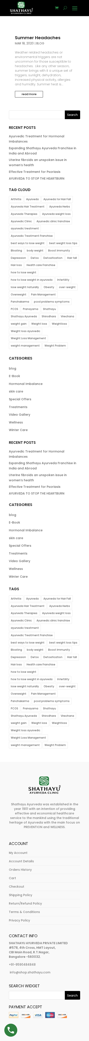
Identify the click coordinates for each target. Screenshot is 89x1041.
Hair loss (16, 265)
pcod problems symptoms (52, 301)
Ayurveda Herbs (59, 206)
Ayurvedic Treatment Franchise (32, 236)
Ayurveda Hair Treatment (27, 206)
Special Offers (20, 399)
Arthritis (16, 199)
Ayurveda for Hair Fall (57, 199)
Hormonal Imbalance (26, 384)
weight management (25, 345)
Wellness (16, 422)
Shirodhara (49, 316)
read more (29, 94)
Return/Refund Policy (25, 903)
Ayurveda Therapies (24, 214)
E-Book (14, 376)
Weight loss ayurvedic (25, 331)
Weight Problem (55, 345)
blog (40, 43)
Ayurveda (32, 199)
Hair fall (72, 258)
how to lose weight (23, 272)
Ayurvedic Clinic (21, 221)
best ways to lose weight (27, 243)
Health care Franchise (41, 265)
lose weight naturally (25, 287)
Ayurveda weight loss (56, 214)
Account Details (21, 861)
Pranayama (30, 309)
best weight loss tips (63, 243)
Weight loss (39, 324)
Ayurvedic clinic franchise (53, 221)
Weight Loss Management (28, 338)
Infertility (63, 280)
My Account (18, 853)
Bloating (16, 250)
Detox (35, 258)
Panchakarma (20, 301)
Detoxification (52, 258)
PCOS (14, 309)
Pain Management (43, 294)
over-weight (67, 287)
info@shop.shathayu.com (30, 972)
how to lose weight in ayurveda (31, 280)
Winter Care (18, 430)
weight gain (19, 324)
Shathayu (49, 309)
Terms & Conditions (24, 912)
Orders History (20, 870)
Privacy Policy (19, 920)
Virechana (67, 316)
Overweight (18, 294)
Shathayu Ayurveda (24, 316)
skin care (16, 391)
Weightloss (59, 324)
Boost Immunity (59, 250)
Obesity (49, 287)
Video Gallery (19, 414)
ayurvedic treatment (25, 228)
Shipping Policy (20, 895)
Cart (12, 878)
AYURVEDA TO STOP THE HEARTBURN (36, 178)
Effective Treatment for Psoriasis (34, 172)
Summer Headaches (37, 38)
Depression (18, 258)
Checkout (16, 886)
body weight (35, 250)
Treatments (18, 407)
